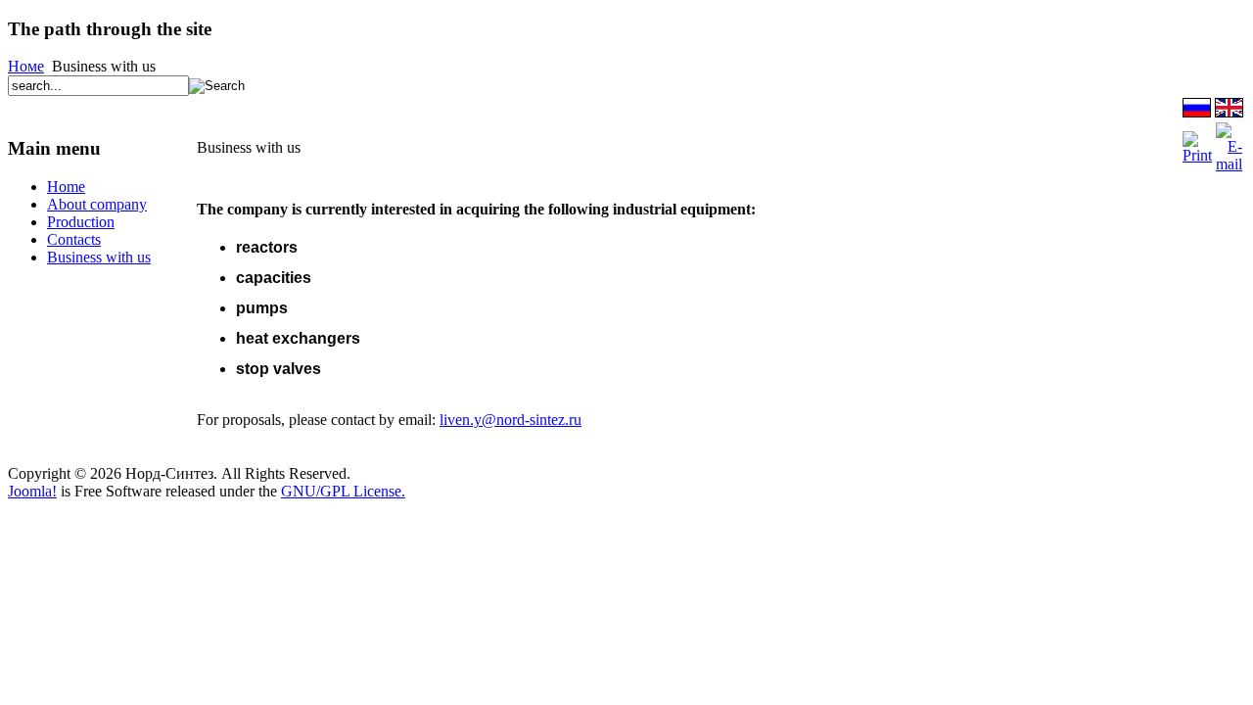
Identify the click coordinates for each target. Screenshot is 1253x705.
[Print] (1197, 155)
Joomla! (32, 491)
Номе (26, 66)
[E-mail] (1229, 164)
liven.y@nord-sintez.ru (510, 419)
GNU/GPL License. (343, 491)
